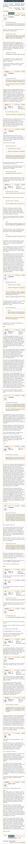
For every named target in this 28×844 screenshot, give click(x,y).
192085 (23, 697)
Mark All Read (12, 841)
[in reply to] (10, 71)
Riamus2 (9, 395)
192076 (23, 591)
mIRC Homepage (21, 842)
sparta (10, 129)
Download (13, 1)
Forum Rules (6, 841)
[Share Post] (20, 15)
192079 (23, 657)
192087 (23, 782)
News (20, 1)
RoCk (10, 506)
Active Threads (17, 8)
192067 (23, 129)
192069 (23, 275)
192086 (23, 733)
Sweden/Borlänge (21, 108)
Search (22, 8)
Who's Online (18, 9)
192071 (23, 395)
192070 (23, 330)
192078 (23, 639)
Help (23, 1)
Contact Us (11, 842)
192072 (23, 446)
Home (6, 1)
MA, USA (20, 333)
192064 (23, 71)
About (9, 1)
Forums (6, 4)
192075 (23, 580)
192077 (23, 608)
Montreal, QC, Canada (20, 188)
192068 (23, 184)
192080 (23, 670)
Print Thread (5, 11)
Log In (23, 4)
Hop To (5, 835)
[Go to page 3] (24, 13)
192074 (23, 569)
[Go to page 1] (15, 13)
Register (17, 1)
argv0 (10, 15)
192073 (23, 506)
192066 (23, 104)
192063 (23, 15)
